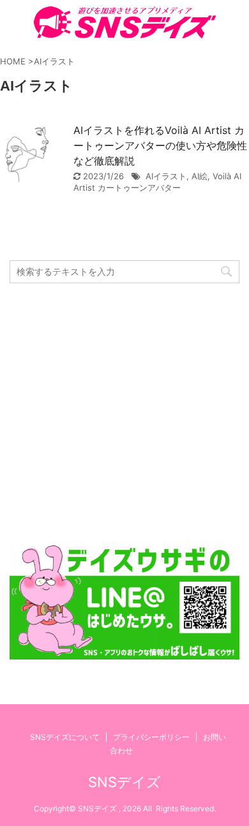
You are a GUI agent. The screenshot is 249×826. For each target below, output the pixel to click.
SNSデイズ (124, 782)
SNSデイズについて (65, 737)
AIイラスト (166, 176)
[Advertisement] (124, 414)
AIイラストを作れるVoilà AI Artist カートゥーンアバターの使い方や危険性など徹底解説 (160, 145)
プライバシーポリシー (151, 737)
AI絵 (199, 176)
